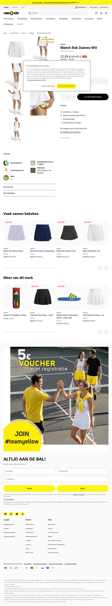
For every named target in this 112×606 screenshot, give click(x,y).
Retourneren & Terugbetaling (56, 544)
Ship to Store (29, 552)
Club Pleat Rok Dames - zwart (41, 315)
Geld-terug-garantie (9, 532)
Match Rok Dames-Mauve (13, 251)
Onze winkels (93, 7)
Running (15, 7)
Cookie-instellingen (9, 536)
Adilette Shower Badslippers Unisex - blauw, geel (67, 316)
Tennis (6, 7)
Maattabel (63, 105)
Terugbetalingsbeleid (71, 564)
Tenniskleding (22, 19)
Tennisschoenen (36, 19)
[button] (99, 267)
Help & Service (30, 524)
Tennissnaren (76, 19)
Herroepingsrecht (9, 524)
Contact (50, 528)
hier (44, 78)
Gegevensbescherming (34, 80)
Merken (99, 19)
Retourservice (30, 532)
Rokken (32, 33)
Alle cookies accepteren (66, 86)
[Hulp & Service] (96, 13)
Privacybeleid (28, 564)
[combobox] (58, 13)
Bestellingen (29, 528)
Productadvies (52, 548)
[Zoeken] (29, 13)
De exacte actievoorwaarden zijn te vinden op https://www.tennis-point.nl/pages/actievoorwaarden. (35, 602)
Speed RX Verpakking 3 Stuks (15, 315)
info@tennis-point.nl (79, 494)
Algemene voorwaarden (56, 564)
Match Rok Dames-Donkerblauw (42, 251)
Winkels (50, 536)
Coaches (28, 544)
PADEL (23, 7)
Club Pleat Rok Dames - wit (93, 315)
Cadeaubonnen (104, 7)
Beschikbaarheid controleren (70, 132)
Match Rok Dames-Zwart (65, 251)
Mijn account (52, 524)
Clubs (27, 548)
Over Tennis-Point (53, 532)
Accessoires (89, 19)
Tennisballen (63, 19)
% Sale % (20, 24)
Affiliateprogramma (31, 536)
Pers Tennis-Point (53, 552)
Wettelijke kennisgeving (40, 564)
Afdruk (44, 80)
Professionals (8, 24)
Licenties (6, 528)
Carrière (28, 540)
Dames (24, 33)
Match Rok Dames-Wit (91, 251)
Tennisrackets (9, 19)
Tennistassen (50, 19)
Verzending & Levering (54, 540)
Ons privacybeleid (9, 499)
